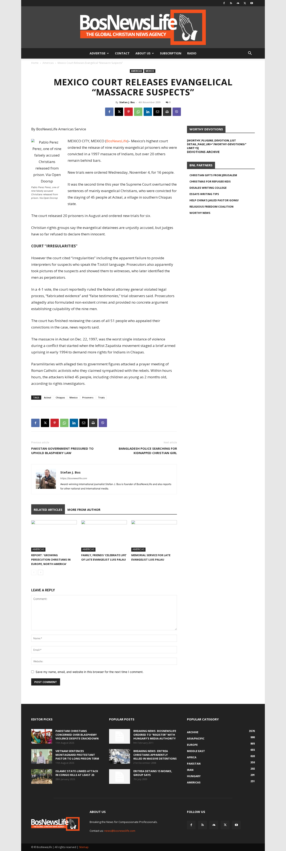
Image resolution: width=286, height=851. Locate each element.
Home (35, 63)
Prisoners (87, 397)
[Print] (167, 112)
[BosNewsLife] (143, 27)
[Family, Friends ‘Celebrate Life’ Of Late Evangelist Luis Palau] (104, 536)
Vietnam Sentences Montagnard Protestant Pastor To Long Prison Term (77, 754)
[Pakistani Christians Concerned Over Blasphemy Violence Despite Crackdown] (41, 736)
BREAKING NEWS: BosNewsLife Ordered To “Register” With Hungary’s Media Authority (154, 734)
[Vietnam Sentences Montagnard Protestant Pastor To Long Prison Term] (41, 756)
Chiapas (60, 397)
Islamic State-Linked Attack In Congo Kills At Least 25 (76, 773)
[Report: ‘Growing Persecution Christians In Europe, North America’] (54, 536)
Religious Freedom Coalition (211, 206)
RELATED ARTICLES (48, 509)
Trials (101, 397)
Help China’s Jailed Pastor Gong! (214, 200)
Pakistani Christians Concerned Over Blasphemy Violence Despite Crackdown (77, 734)
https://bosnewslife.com (73, 478)
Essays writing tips (204, 194)
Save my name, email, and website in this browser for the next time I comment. (89, 672)
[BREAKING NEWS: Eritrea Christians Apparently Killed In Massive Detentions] (119, 756)
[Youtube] (252, 3)
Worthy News (199, 213)
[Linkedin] (148, 112)
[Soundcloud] (238, 3)
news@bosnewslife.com (119, 831)
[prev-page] (33, 572)
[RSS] (231, 3)
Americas (48, 63)
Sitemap (84, 847)
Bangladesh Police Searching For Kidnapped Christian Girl (148, 450)
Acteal (47, 397)
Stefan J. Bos (127, 102)
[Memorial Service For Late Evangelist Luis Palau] (154, 536)
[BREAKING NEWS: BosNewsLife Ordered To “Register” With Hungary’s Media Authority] (119, 736)
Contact (122, 53)
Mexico (150, 70)
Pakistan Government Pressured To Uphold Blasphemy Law (62, 450)
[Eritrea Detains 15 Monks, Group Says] (119, 776)
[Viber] (177, 112)
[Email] (157, 112)
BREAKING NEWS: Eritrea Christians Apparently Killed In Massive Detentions (155, 754)
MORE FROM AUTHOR (83, 509)
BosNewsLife (116, 141)
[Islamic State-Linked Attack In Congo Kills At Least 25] (41, 776)
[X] (245, 3)
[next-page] (40, 572)
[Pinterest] (128, 112)
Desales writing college (208, 188)
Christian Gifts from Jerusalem (213, 175)
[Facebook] (224, 3)
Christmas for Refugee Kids (210, 181)
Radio (191, 53)
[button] (250, 54)
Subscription (170, 53)
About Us (143, 53)
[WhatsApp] (138, 112)
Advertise (98, 53)
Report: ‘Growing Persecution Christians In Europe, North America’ (51, 559)
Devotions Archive (203, 152)
